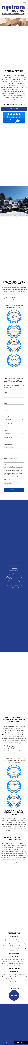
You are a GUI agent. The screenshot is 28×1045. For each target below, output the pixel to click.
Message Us (21, 1042)
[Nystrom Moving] (13, 8)
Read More (14, 995)
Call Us (7, 1042)
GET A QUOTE (14, 109)
